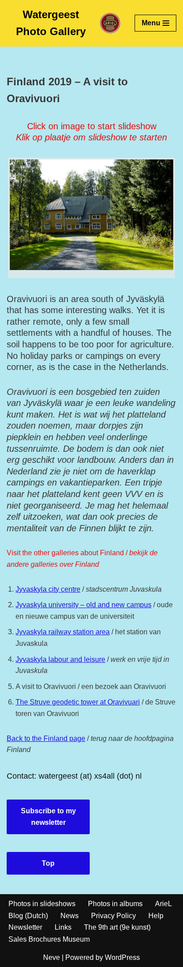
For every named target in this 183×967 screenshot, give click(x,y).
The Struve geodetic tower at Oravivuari (78, 702)
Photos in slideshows (42, 903)
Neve (51, 957)
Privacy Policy (113, 915)
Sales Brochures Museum (49, 939)
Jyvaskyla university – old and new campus (83, 605)
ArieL (163, 903)
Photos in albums (115, 903)
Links (63, 927)
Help (155, 915)
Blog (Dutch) (28, 915)
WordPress (122, 957)
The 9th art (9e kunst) (117, 927)
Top (48, 863)
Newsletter (25, 927)
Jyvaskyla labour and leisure (60, 659)
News (69, 915)
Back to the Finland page (46, 738)
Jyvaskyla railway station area (63, 632)
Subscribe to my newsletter (48, 816)
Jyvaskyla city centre (48, 589)
